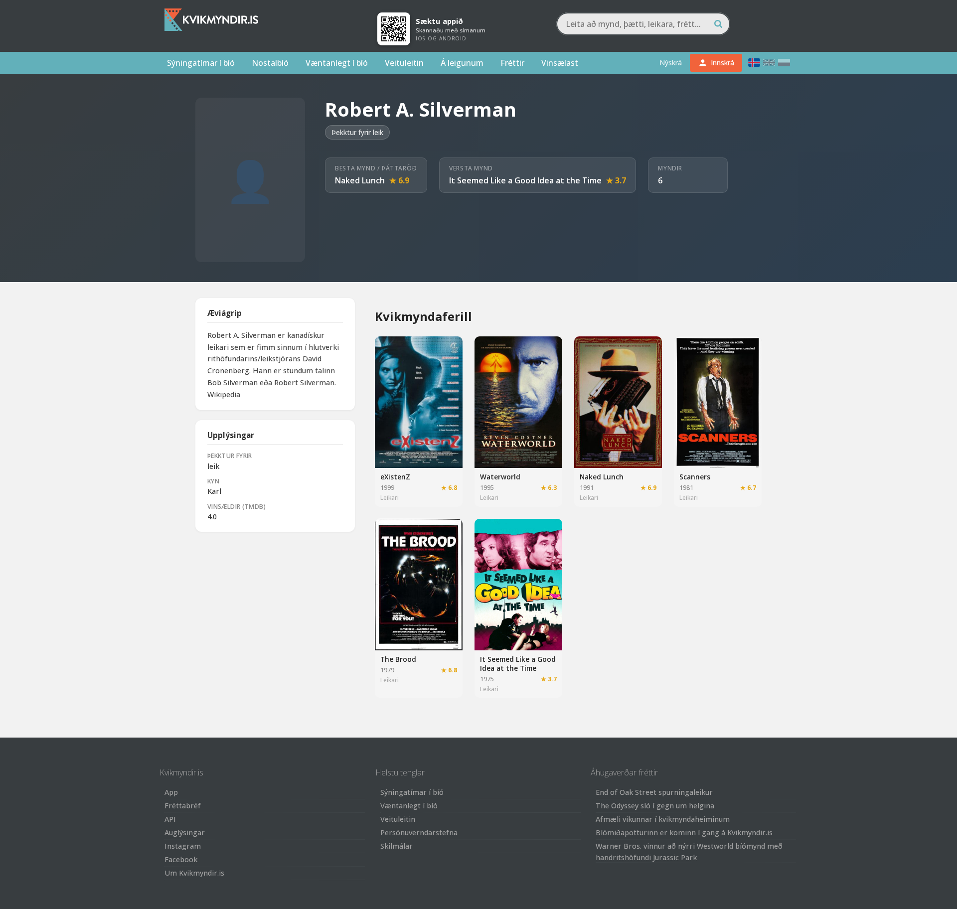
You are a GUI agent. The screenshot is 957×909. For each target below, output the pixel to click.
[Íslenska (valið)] (754, 62)
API (170, 819)
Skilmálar (396, 846)
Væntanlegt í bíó (337, 62)
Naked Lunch (360, 180)
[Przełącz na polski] (784, 62)
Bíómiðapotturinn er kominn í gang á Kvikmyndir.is (684, 832)
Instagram (182, 846)
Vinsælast (559, 62)
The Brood (398, 659)
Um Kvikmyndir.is (194, 873)
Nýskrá (670, 62)
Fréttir (512, 62)
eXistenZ (395, 476)
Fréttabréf (182, 805)
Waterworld (500, 476)
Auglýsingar (184, 832)
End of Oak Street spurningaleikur (654, 792)
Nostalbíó (270, 62)
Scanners (694, 476)
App (171, 792)
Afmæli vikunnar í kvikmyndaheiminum (663, 819)
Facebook (180, 859)
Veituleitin (404, 62)
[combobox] (643, 23)
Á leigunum (462, 62)
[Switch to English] (769, 62)
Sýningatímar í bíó (201, 62)
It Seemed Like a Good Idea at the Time (525, 180)
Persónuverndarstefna (419, 832)
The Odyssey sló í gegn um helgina (655, 805)
